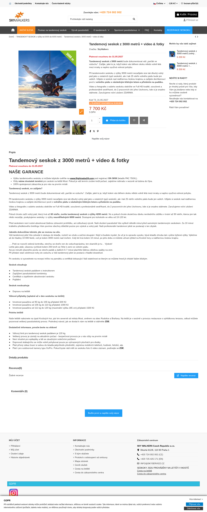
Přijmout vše (194, 504)
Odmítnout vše (193, 508)
